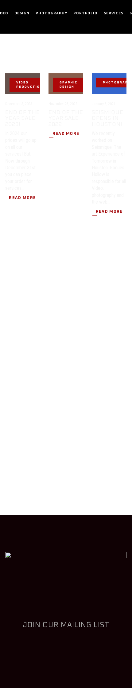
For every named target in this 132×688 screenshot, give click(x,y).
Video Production (29, 84)
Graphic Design (68, 84)
